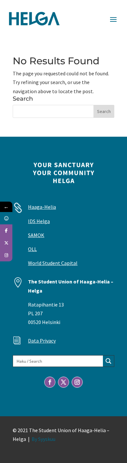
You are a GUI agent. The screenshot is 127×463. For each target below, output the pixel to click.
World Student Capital (53, 263)
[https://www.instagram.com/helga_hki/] (6, 255)
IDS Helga (39, 221)
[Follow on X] (63, 382)
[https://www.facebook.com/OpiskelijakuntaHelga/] (6, 230)
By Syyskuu (43, 439)
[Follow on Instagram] (77, 382)
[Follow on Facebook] (49, 382)
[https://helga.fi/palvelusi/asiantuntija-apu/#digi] (6, 218)
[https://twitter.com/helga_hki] (6, 243)
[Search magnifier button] (108, 361)
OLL (32, 249)
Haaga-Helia (42, 207)
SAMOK (36, 235)
